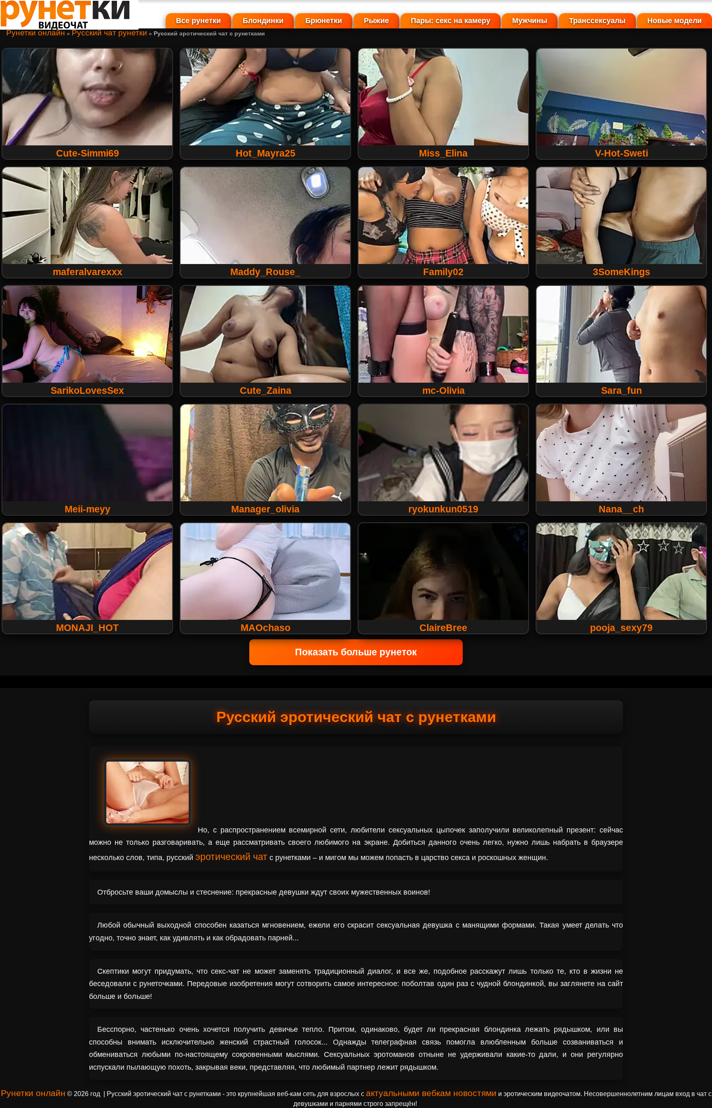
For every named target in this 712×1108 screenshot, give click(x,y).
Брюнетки (323, 20)
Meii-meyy (87, 509)
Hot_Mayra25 (265, 153)
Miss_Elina (443, 153)
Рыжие (376, 20)
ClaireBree (443, 627)
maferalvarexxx (87, 271)
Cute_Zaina (265, 390)
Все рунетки (198, 20)
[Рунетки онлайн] (69, 26)
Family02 (443, 271)
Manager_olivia (265, 509)
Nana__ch (621, 509)
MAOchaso (265, 627)
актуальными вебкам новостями (431, 1093)
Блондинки (263, 20)
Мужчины (529, 20)
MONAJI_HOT (87, 627)
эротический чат (231, 856)
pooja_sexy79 (621, 627)
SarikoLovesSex (87, 390)
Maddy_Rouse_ (265, 271)
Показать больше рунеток (356, 652)
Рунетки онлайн (35, 32)
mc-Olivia (443, 390)
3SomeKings (621, 271)
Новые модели (674, 20)
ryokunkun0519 (443, 509)
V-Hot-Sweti (621, 153)
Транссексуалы (597, 20)
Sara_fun (621, 390)
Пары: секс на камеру (450, 20)
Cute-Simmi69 (87, 153)
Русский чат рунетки (109, 32)
